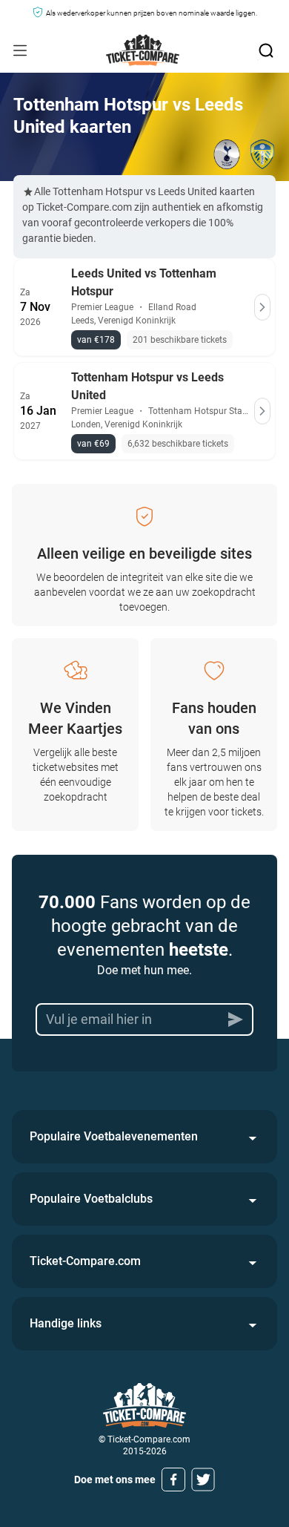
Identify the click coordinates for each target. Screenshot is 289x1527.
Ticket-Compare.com (85, 1261)
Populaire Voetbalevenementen (114, 1136)
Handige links (66, 1323)
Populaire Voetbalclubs (91, 1199)
